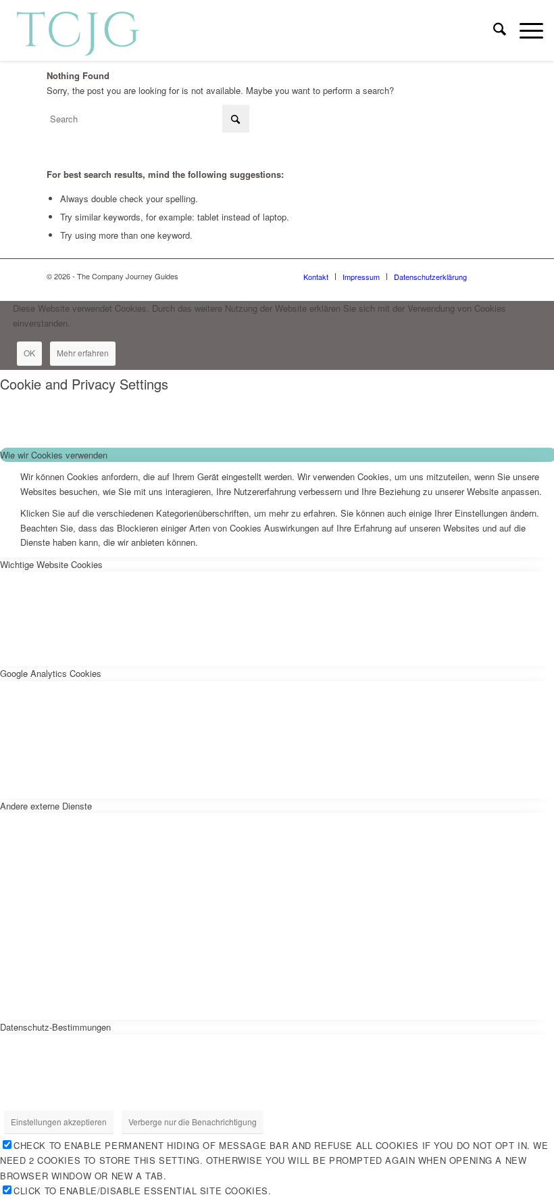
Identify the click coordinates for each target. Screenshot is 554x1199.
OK (29, 352)
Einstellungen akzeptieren (59, 1121)
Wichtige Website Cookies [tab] (51, 564)
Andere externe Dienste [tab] (46, 805)
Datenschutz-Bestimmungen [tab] (55, 1026)
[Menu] (524, 30)
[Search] (493, 30)
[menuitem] (493, 30)
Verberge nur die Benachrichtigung (192, 1121)
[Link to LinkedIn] (497, 276)
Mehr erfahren (83, 352)
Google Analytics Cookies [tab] (50, 673)
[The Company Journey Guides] (78, 30)
